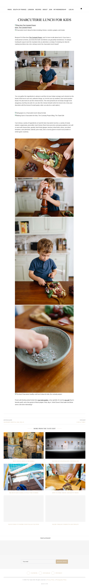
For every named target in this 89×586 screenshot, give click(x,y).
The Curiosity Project (35, 37)
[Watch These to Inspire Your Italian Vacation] (24, 508)
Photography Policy (61, 579)
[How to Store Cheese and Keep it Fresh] (65, 477)
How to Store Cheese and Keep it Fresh (65, 493)
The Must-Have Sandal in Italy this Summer (23, 493)
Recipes (38, 9)
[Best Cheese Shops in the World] (24, 445)
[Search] (77, 9)
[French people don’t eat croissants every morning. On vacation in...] (22, 547)
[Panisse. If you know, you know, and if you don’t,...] (66, 547)
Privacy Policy (51, 579)
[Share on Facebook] (43, 416)
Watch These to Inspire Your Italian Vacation (23, 524)
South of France (19, 9)
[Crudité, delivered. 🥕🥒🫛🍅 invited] (7, 547)
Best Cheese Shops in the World (23, 461)
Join (50, 9)
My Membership (60, 9)
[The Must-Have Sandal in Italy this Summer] (24, 477)
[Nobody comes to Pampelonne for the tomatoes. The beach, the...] (81, 547)
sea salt (66, 400)
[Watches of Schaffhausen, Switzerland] (65, 445)
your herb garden (43, 400)
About (45, 9)
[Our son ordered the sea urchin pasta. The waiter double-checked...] (37, 547)
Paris (10, 9)
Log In (71, 9)
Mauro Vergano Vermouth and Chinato (65, 524)
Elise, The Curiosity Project (23, 27)
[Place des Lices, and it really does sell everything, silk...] (51, 547)
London (31, 9)
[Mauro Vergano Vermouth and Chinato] (65, 508)
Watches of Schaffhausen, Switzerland (65, 461)
